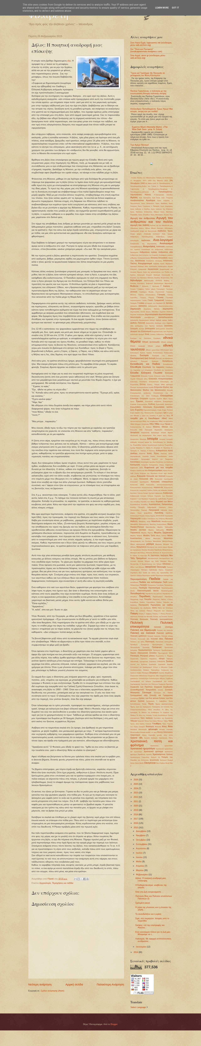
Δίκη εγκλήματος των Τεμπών (142, 326)
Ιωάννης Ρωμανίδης (165, 445)
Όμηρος (170, 567)
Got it (175, 7)
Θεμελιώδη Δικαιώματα (164, 430)
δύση (147, 334)
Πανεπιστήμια (154, 588)
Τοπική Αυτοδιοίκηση (159, 715)
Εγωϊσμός (157, 338)
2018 (136, 814)
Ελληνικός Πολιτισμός (138, 382)
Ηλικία (162, 424)
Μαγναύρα (169, 518)
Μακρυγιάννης (144, 524)
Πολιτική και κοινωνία (165, 630)
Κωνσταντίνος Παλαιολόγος (161, 504)
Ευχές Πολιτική (167, 410)
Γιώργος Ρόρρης (147, 297)
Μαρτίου (140, 870)
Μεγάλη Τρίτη (149, 535)
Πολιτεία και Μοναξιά (145, 616)
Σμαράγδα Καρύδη (165, 664)
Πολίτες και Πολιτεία (160, 616)
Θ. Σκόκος (147, 427)
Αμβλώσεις (145, 240)
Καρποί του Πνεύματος (162, 459)
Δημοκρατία (168, 309)
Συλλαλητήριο (144, 678)
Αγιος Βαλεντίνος (147, 203)
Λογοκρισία (169, 516)
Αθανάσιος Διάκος (137, 228)
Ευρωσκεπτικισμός (150, 410)
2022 (136, 797)
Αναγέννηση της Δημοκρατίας (143, 243)
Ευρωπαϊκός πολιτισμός (141, 407)
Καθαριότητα (161, 451)
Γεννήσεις (169, 289)
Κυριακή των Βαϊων (164, 501)
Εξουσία (170, 390)
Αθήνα (147, 228)
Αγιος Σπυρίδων (144, 215)
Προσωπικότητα (145, 650)
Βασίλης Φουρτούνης (162, 278)
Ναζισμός (164, 555)
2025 (136, 784)
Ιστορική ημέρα (143, 442)
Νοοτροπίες (134, 564)
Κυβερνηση (159, 493)
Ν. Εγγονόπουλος (166, 553)
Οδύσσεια (166, 564)
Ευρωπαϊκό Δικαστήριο (164, 404)
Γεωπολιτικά (160, 292)
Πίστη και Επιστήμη (165, 608)
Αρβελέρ (156, 263)
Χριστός (149, 754)
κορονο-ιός (158, 487)
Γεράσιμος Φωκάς (146, 292)
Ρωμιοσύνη (160, 656)
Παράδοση (144, 596)
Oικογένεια (150, 762)
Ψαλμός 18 (155, 757)
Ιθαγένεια (143, 439)
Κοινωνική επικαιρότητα (162, 482)
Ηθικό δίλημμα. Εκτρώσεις (139, 424)
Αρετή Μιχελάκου (166, 263)
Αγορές (166, 215)
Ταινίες (144, 704)
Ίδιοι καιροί (157, 435)
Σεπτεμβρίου (142, 844)
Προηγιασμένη (157, 644)
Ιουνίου (139, 857)
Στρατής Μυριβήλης (166, 673)
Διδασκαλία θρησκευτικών (139, 320)
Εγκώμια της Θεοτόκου (140, 338)
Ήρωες (168, 424)
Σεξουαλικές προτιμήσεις (139, 661)
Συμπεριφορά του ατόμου (140, 681)
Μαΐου (139, 861)
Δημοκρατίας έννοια (137, 312)
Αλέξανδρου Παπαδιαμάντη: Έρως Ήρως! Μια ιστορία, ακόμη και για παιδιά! (151, 110)
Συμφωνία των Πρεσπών (141, 687)
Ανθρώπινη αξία (165, 252)
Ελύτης (143, 384)
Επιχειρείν (144, 399)
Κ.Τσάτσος (151, 451)
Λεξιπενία (163, 510)
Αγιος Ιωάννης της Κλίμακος (162, 209)
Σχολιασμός (150, 701)
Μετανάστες (157, 541)
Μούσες (144, 550)
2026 (136, 779)
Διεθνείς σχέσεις (161, 320)
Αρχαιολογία (45, 883)
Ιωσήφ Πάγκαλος (136, 448)
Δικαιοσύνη (150, 323)
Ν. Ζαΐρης (133, 555)
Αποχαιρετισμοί (145, 263)
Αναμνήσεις (149, 246)
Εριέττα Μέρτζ (162, 399)
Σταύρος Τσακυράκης (151, 670)
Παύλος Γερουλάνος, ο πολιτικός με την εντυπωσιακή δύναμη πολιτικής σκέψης (148, 92)
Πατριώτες (156, 599)
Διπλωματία (150, 329)
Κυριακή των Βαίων (148, 501)
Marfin (141, 763)
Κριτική (170, 490)
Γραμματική (159, 300)
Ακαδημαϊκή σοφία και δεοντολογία (143, 231)
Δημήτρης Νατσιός (152, 309)
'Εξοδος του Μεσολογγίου (146, 178)
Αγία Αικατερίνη (145, 198)
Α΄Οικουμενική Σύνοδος (163, 195)
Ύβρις (165, 721)
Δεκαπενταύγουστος (166, 306)
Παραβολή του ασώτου (153, 593)
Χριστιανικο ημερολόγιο (161, 745)
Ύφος (164, 724)
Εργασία (152, 399)
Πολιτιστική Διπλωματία (164, 642)
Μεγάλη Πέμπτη (147, 533)
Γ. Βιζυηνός (144, 286)
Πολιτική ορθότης (165, 633)
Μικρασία (158, 544)
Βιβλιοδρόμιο (136, 280)
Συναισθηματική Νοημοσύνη (143, 690)
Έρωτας (139, 401)
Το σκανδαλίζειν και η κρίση (148, 914)
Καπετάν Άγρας (149, 456)
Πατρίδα (147, 599)
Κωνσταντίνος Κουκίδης (139, 504)
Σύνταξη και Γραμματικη (161, 695)
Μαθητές (134, 521)
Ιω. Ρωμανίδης (135, 445)
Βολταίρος (141, 283)
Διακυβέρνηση (149, 317)
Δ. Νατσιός (168, 303)
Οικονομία (161, 567)
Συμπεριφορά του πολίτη (163, 681)
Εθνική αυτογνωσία (151, 342)
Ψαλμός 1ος (167, 757)
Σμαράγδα (152, 664)
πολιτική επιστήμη (163, 627)
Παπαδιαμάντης (137, 593)
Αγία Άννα (156, 198)
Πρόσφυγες (157, 647)
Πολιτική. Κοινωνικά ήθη (139, 639)
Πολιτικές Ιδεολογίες (139, 619)
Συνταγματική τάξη (139, 695)
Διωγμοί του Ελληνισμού (140, 331)
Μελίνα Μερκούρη (153, 538)
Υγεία (170, 721)
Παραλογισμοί (158, 596)
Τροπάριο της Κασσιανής (163, 718)
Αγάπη (133, 197)
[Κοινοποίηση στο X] (81, 879)
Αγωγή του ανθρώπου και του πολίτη (151, 220)
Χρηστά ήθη (136, 738)
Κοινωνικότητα (135, 487)
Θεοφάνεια (134, 432)
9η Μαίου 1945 (151, 183)
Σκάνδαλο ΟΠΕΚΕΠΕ (157, 661)
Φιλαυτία (158, 726)
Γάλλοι (147, 289)
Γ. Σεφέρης (165, 286)
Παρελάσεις (169, 596)
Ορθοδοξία (153, 570)
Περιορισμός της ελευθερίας (140, 608)
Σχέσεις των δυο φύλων (148, 698)
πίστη (154, 608)
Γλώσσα (160, 297)
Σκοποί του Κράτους (138, 664)
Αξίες (132, 261)
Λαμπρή (144, 510)
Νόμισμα (163, 561)
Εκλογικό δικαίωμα (149, 361)
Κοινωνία (141, 476)
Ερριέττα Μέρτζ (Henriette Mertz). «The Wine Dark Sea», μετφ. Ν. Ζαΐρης (150, 128)
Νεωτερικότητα (153, 558)
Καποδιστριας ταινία (165, 456)
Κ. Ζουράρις (155, 448)
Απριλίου (140, 866)
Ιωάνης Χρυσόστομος (150, 445)
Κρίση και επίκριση (160, 490)
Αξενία (170, 258)
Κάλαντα (142, 453)
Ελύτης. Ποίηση (153, 384)
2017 (136, 819)
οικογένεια (150, 566)
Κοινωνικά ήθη (146, 479)
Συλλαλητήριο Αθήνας (157, 678)
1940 (150, 180)
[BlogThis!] (78, 879)
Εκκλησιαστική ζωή (139, 358)
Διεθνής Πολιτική (137, 323)
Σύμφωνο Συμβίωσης (163, 687)
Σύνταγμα (146, 692)
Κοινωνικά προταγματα (164, 479)
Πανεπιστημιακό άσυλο (148, 591)
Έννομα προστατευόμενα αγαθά (142, 387)
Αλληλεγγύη (134, 240)
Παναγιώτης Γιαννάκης (155, 585)
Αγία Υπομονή (167, 198)
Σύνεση (160, 690)
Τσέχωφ (133, 721)
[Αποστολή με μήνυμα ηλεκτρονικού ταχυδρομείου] (75, 879)
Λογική (142, 516)
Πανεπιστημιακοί (167, 591)
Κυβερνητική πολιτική (138, 496)
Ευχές (160, 410)
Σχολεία (141, 701)
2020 (136, 806)
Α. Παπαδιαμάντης (164, 183)
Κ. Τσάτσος (142, 451)
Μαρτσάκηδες (150, 527)
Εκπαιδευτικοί (168, 364)
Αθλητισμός (168, 228)
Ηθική (164, 418)
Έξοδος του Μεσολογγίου (154, 390)
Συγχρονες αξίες (153, 676)
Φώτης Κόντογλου (165, 732)
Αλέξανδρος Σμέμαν (164, 237)
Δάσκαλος (143, 306)
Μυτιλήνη (156, 553)
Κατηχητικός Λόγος (156, 465)
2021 (136, 801)
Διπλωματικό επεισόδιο (164, 329)
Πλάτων (149, 611)
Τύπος (146, 721)
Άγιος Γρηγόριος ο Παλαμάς (149, 206)
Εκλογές (152, 358)
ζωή (165, 413)
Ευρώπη (139, 410)
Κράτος (150, 490)
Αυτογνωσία (166, 275)
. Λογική (133, 178)
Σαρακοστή (134, 659)
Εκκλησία (144, 355)
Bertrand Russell (166, 760)
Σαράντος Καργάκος (149, 659)
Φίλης (164, 726)
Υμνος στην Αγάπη (137, 724)
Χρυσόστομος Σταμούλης (139, 757)
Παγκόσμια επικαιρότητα (164, 575)
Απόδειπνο (150, 261)
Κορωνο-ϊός (134, 490)
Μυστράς (149, 553)
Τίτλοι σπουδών (154, 709)
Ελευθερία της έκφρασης (153, 367)
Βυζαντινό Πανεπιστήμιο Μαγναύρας (159, 283)
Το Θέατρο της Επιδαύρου (149, 712)
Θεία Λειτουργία (145, 430)
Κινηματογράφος (155, 470)
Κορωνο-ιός (168, 487)
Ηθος (151, 424)
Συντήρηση (134, 698)
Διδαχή (152, 320)
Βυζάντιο (134, 286)
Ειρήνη (142, 353)
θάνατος (156, 427)
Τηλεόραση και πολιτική (160, 707)
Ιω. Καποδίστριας (156, 442)
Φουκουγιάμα (135, 732)
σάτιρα (162, 659)
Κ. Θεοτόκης (165, 448)
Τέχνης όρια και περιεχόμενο (140, 707)
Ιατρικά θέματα (167, 432)
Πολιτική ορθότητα (138, 636)
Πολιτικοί (169, 639)
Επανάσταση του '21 (163, 393)
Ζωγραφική (159, 413)
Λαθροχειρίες (151, 507)
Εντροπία (158, 387)
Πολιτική (136, 622)
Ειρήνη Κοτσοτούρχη (155, 353)
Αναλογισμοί (166, 243)
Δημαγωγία (135, 309)
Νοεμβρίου (141, 835)
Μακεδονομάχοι (167, 521)
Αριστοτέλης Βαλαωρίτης (158, 266)
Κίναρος (133, 470)
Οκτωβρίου (141, 840)
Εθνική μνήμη (154, 346)
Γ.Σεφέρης (140, 289)
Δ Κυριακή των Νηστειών (154, 303)
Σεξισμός (170, 659)
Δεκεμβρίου (141, 831)
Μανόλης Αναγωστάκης (158, 524)
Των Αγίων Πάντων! (139, 145)
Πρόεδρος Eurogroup (139, 644)
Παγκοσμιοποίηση (138, 579)
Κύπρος (150, 496)
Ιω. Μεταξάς (168, 442)
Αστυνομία (141, 275)
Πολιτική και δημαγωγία (143, 630)
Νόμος (170, 561)
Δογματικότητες (157, 331)
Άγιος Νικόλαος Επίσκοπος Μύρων (144, 212)
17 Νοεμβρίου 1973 (138, 180)
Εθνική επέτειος (167, 342)
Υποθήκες (156, 723)
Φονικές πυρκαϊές (166, 729)
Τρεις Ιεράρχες (146, 718)
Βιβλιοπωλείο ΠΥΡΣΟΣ (153, 280)
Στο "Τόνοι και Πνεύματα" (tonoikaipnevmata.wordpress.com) (146, 50)
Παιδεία (154, 578)
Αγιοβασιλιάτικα (137, 200)
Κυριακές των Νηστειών (164, 496)
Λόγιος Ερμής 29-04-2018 (154, 516)
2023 (136, 792)
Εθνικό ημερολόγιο (153, 350)
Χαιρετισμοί (135, 735)
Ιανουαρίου (141, 947)
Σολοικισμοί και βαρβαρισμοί (141, 667)
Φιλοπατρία (143, 729)
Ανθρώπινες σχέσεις (148, 252)
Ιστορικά (162, 439)
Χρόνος (169, 754)
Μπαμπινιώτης (167, 550)
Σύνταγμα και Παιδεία (163, 693)
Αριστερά (133, 266)
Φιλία (170, 726)
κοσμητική (143, 490)
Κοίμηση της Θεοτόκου (148, 473)
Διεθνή (170, 320)
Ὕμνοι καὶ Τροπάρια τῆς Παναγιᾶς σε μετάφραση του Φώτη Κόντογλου (147, 74)
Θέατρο (165, 427)
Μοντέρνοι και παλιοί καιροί (157, 547)
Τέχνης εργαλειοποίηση (164, 704)
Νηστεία (140, 561)
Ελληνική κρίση (160, 376)
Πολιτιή (170, 616)
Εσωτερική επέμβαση (153, 401)
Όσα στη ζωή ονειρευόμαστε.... (149, 892)
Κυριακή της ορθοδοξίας (157, 499)
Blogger (114, 1024)
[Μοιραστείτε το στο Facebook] (84, 879)
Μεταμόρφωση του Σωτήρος (141, 541)
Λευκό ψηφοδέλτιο (144, 513)
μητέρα (150, 544)
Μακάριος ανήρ (144, 521)
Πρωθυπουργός (167, 650)
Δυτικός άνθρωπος (157, 334)
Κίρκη (165, 470)
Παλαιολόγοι (134, 585)
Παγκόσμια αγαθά (148, 575)
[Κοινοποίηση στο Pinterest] (87, 879)
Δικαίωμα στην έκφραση (164, 323)
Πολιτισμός (150, 642)
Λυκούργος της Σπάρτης (156, 518)
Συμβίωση (169, 678)
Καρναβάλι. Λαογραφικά (140, 459)
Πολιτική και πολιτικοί (142, 633)
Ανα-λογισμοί (163, 240)
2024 (136, 788)
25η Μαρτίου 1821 (160, 180)
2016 (136, 823)
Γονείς (150, 300)
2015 (136, 827)
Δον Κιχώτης (168, 331)
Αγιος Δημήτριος (166, 206)
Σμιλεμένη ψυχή (142, 903)
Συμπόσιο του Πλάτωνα (149, 684)
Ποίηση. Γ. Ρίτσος (158, 614)
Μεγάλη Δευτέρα (138, 530)
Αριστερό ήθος (143, 266)
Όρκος (161, 570)
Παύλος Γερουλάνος (147, 602)
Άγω (171, 215)
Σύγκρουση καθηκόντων (138, 676)
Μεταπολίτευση (167, 541)
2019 (136, 810)
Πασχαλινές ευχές (136, 599)
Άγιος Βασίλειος (162, 203)
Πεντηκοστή (144, 605)
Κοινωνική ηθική (137, 485)
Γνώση (144, 300)
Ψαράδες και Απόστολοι (139, 760)
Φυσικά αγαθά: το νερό (148, 732)
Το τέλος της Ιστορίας (144, 715)
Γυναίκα (140, 303)
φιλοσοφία (153, 729)
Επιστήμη (134, 399)
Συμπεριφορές (135, 684)
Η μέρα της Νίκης (163, 415)
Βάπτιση (151, 278)
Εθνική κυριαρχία (137, 346)
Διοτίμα (141, 329)
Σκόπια (169, 661)
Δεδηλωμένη (152, 306)
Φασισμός (150, 726)
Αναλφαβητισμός (136, 246)
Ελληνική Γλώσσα (151, 372)
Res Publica (160, 763)
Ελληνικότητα (154, 382)
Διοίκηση (159, 326)
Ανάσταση (160, 246)
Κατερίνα (144, 465)
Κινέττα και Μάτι (142, 470)
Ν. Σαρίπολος (154, 555)
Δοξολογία (134, 334)
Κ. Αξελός (147, 448)
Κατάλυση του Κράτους (164, 462)
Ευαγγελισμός (168, 401)
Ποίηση (134, 613)
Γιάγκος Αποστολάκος (146, 295)
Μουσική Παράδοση (155, 550)
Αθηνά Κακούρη (157, 228)
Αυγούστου (141, 848)
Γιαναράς (161, 295)
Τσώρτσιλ (140, 721)
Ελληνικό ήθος (142, 379)
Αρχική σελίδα (74, 984)
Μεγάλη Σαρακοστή (163, 532)
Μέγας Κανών (161, 535)
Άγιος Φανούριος (157, 215)
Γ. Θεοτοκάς (154, 286)
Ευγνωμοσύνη (142, 404)
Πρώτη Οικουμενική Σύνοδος (143, 653)
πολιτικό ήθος (157, 639)
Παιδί (165, 582)
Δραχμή (141, 334)
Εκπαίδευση (168, 361)
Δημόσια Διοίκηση (166, 312)
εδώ (69, 61)
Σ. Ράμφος (169, 656)
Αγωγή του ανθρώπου (142, 218)
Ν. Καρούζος (142, 555)
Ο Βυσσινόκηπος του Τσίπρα (150, 564)
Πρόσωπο (156, 650)
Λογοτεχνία (135, 518)
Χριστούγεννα (159, 754)
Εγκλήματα (169, 334)
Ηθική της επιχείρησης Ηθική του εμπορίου (157, 421)
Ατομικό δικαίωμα (153, 275)
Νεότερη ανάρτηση (40, 984)
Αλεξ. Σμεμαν (167, 234)
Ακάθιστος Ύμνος (165, 231)
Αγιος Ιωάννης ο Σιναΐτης (140, 209)
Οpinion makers (136, 575)
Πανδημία (143, 588)
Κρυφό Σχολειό (148, 493)
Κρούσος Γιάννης (136, 493)
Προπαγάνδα (135, 647)
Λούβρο (144, 518)
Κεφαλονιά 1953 (136, 468)
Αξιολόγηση (140, 261)
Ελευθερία (135, 367)
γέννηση (133, 292)
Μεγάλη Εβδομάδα (156, 530)
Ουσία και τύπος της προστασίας (156, 573)
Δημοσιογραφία (151, 314)
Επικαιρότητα (166, 395)
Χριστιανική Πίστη (166, 738)
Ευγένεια (133, 404)
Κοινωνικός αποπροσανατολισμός (159, 485)
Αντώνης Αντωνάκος (159, 258)
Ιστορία (152, 438)
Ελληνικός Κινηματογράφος (161, 379)
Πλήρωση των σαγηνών (163, 611)
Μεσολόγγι (168, 538)
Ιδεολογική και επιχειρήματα (141, 435)
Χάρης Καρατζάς (148, 735)
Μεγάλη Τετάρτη (136, 535)
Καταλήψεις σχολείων (148, 462)
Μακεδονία (155, 521)
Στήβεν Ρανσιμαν (143, 673)
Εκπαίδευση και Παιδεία (145, 364)
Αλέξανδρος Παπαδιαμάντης (141, 237)
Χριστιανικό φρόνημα (153, 751)
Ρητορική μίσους (147, 656)
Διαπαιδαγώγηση (165, 317)
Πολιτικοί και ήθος (137, 642)
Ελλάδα (134, 372)
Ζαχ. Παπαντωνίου (147, 413)
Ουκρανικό (169, 570)
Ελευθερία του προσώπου (163, 370)
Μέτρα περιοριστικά (137, 544)
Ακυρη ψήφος (136, 234)
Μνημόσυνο (141, 547)
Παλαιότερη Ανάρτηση (110, 984)
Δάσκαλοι (133, 306)
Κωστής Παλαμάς (137, 507)
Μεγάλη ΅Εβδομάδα (165, 527)
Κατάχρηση (135, 465)
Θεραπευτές (145, 432)
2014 (136, 952)
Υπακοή (148, 724)
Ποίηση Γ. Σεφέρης (145, 614)
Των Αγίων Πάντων (156, 721)
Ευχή (132, 413)
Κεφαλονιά (169, 465)
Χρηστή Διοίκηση (151, 738)
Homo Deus (134, 763)
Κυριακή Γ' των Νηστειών (139, 499)
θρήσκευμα (155, 432)
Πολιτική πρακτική (153, 636)
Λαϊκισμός (162, 507)
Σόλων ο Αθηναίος (160, 667)
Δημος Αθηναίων (152, 312)
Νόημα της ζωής (152, 561)
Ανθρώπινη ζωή (136, 255)
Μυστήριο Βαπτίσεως (137, 553)
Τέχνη (150, 704)
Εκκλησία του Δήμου (162, 355)
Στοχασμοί (153, 673)
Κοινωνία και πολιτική (156, 476)
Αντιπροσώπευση (144, 258)
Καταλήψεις (135, 462)
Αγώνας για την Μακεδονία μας (161, 225)
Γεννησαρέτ (161, 289)
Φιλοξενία (133, 729)
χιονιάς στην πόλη (165, 735)
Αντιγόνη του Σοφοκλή (150, 255)
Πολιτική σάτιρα (167, 636)
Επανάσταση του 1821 (140, 396)
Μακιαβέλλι (134, 524)
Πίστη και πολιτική (137, 611)
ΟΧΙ (171, 573)
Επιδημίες (155, 396)
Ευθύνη (151, 404)
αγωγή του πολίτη (139, 225)
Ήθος (157, 424)
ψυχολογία (154, 760)
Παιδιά (170, 582)
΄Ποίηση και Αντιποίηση (164, 178)
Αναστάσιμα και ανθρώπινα (152, 249)
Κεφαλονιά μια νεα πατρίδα (158, 467)
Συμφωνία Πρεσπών (165, 684)
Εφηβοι (137, 413)
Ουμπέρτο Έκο (136, 573)
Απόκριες (158, 261)
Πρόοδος (169, 644)
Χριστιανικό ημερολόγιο (142, 748)
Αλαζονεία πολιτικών (152, 234)
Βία (171, 278)
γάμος (153, 289)
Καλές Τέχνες (153, 453)
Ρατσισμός (134, 656)
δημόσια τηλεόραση (137, 314)
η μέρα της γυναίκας (148, 415)
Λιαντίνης (159, 513)
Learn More (162, 7)
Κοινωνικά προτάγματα (139, 482)
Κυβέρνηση (168, 493)
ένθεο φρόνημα (167, 384)
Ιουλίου (139, 853)
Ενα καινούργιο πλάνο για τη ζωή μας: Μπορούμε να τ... (153, 933)
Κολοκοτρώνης (147, 487)
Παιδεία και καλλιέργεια (150, 582)
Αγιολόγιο (150, 200)
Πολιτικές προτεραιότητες (161, 619)
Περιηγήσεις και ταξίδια (62, 883)
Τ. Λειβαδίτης (161, 701)
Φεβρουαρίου (142, 874)
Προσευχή (145, 647)
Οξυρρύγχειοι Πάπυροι (138, 570)
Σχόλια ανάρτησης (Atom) (52, 991)
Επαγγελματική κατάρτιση (140, 393)
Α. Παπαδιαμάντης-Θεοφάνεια (155, 189)
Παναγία (143, 585)
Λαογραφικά (154, 510)
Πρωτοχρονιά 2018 (165, 653)
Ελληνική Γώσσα (147, 376)
